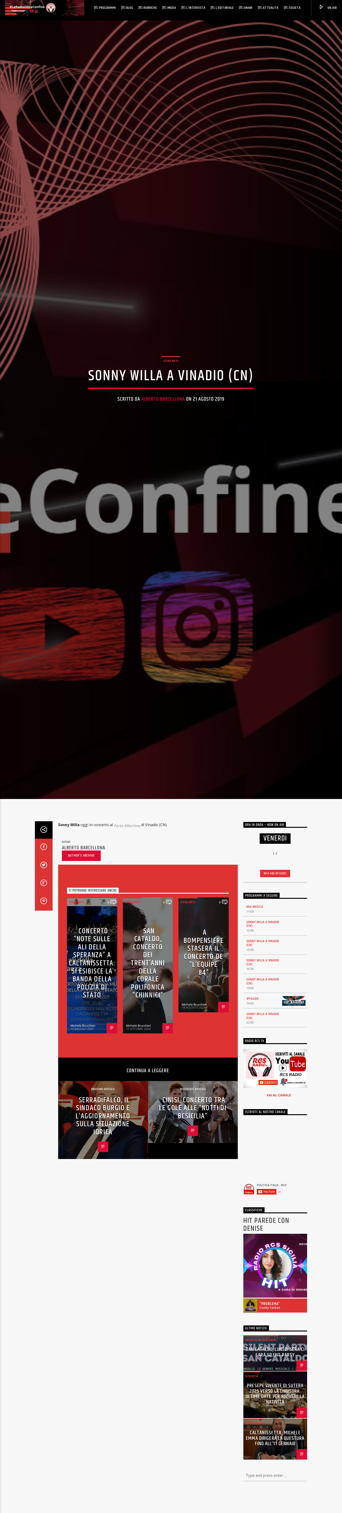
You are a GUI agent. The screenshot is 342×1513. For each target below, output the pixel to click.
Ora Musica (254, 956)
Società (295, 8)
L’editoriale (225, 8)
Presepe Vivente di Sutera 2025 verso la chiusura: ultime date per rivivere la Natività (275, 1443)
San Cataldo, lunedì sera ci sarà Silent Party (275, 1402)
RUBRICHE (150, 8)
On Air (332, 8)
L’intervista (195, 8)
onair (248, 8)
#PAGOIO (252, 1048)
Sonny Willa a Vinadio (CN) (262, 973)
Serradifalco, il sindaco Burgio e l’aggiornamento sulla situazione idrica (103, 1165)
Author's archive (81, 905)
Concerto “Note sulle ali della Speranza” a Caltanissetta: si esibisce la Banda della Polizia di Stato (92, 1012)
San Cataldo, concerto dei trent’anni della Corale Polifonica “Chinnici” (148, 1012)
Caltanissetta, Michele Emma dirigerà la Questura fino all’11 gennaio (275, 1487)
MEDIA (172, 8)
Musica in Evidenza (261, 1389)
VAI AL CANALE (279, 1144)
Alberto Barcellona (163, 422)
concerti (170, 383)
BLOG (129, 8)
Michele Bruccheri (82, 1075)
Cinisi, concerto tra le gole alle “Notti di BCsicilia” (192, 1157)
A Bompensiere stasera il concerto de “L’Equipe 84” (204, 1002)
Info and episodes (275, 922)
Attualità (270, 8)
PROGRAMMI (107, 8)
